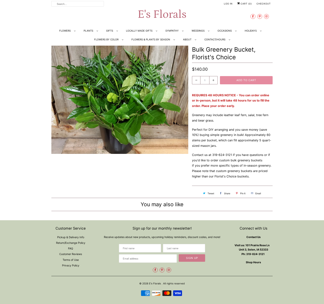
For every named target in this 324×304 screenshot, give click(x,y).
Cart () (246, 3)
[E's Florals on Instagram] (266, 16)
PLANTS (89, 30)
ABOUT (188, 39)
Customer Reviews (70, 254)
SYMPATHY (172, 30)
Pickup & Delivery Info (70, 237)
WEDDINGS (199, 30)
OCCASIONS (225, 30)
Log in (228, 3)
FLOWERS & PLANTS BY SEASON (151, 39)
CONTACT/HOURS (215, 39)
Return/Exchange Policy (70, 242)
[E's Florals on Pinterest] (259, 16)
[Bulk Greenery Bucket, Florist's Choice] (119, 100)
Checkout (263, 3)
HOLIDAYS (251, 30)
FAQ (70, 248)
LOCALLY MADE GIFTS (140, 30)
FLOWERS (65, 30)
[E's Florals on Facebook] (252, 16)
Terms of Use (71, 259)
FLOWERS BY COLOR (107, 39)
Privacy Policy (70, 265)
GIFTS (110, 30)
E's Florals (162, 14)
